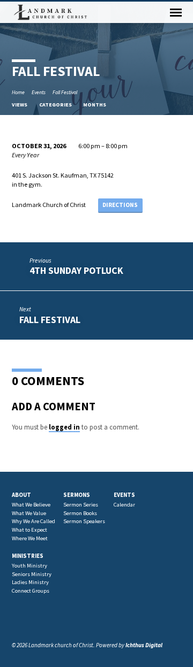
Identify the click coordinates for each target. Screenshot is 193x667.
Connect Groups (30, 590)
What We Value (29, 513)
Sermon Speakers (84, 521)
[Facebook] (16, 619)
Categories (56, 104)
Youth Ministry (29, 565)
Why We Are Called (33, 521)
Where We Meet (30, 538)
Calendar (124, 504)
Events (39, 92)
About (21, 495)
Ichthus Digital (143, 645)
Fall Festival (65, 92)
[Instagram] (29, 619)
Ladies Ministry (30, 582)
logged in (64, 427)
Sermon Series (80, 504)
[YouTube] (41, 619)
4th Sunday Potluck (76, 270)
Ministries (27, 555)
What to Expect (29, 529)
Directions (120, 205)
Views (20, 104)
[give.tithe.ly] (53, 619)
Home (18, 92)
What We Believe (31, 504)
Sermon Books (80, 513)
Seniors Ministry (31, 574)
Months (95, 104)
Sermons (76, 495)
